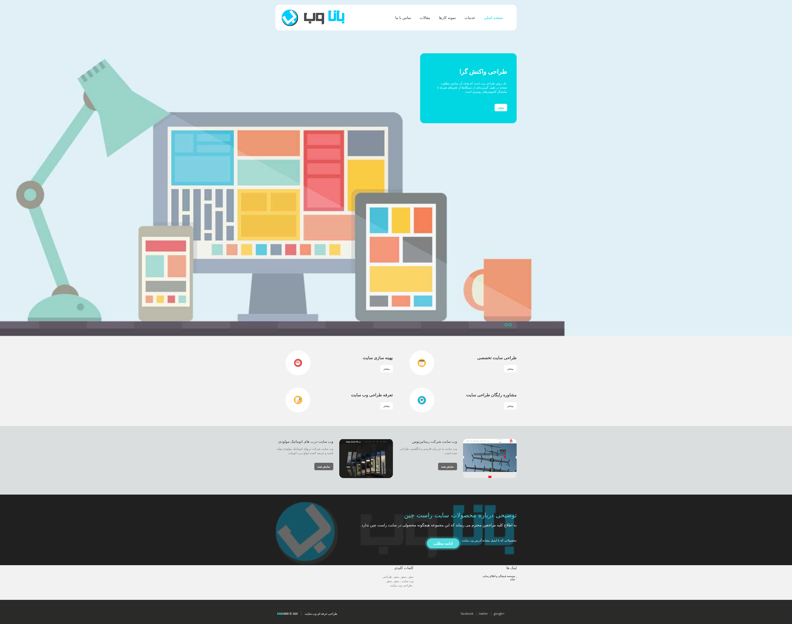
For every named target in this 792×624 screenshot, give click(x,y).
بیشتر (501, 107)
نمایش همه (447, 466)
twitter (483, 614)
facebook (467, 614)
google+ (499, 614)
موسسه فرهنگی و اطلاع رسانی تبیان (499, 577)
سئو (411, 577)
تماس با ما (403, 17)
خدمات (469, 17)
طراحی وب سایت (401, 585)
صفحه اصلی (493, 17)
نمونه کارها (447, 17)
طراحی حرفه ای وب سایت (321, 614)
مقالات (425, 17)
